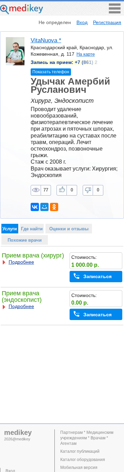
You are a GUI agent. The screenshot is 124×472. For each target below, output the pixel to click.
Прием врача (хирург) (33, 255)
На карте (85, 54)
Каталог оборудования (82, 459)
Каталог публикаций (80, 451)
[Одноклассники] (54, 207)
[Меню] (115, 11)
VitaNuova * (46, 40)
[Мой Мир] (44, 207)
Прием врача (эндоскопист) (22, 296)
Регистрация (107, 22)
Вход (81, 22)
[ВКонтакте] (35, 207)
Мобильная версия (78, 467)
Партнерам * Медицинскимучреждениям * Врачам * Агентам (86, 438)
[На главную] (21, 12)
